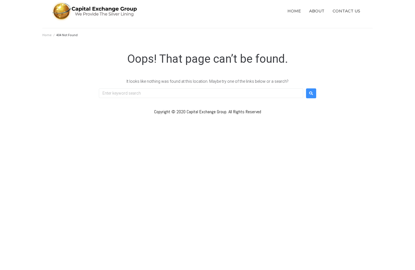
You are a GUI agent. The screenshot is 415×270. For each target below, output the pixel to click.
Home (47, 35)
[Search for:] (201, 93)
